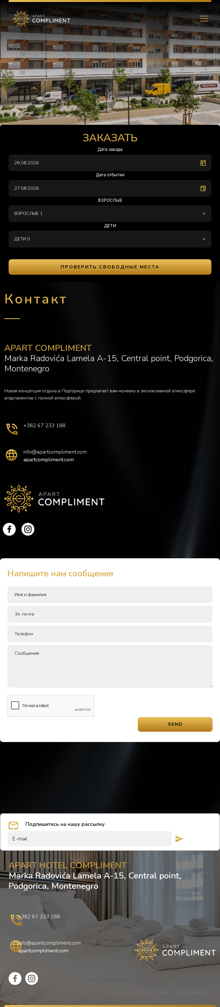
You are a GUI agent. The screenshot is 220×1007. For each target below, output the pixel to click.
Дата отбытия (110, 174)
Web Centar (158, 992)
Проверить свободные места (110, 267)
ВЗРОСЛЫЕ (110, 200)
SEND (175, 724)
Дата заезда (110, 149)
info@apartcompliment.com (55, 451)
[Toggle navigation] (204, 19)
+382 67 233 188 (44, 425)
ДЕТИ (110, 225)
